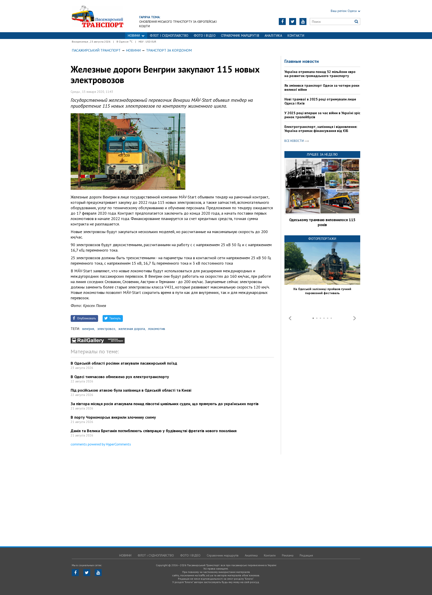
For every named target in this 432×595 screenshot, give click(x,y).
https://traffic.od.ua (97, 16)
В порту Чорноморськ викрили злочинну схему (113, 417)
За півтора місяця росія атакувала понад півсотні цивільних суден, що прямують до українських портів (165, 403)
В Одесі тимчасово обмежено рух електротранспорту (120, 376)
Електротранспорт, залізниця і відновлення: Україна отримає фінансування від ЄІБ (320, 128)
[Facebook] (282, 21)
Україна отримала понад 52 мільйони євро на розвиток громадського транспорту (320, 73)
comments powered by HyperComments (101, 444)
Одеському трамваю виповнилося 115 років (322, 222)
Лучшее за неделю (322, 154)
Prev (290, 318)
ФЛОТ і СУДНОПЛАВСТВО (169, 35)
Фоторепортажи (322, 238)
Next (354, 318)
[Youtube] (302, 21)
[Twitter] (292, 21)
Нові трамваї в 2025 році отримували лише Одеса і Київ (320, 101)
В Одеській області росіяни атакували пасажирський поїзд (124, 363)
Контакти (296, 35)
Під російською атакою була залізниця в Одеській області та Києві (131, 390)
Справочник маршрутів (240, 35)
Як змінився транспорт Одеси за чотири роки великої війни (321, 87)
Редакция (306, 555)
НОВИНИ (134, 35)
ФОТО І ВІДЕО (205, 35)
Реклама (287, 555)
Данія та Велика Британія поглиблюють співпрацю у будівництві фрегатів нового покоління (153, 430)
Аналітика (273, 35)
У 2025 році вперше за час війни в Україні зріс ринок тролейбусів (322, 115)
